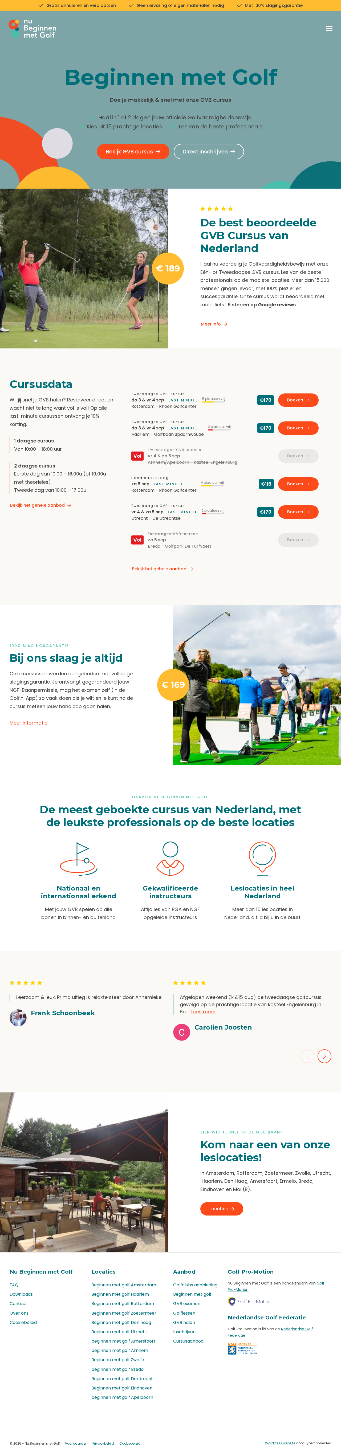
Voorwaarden (76, 1443)
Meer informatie (28, 723)
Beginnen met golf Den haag (121, 1322)
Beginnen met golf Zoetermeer (123, 1313)
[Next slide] (324, 1056)
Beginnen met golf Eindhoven (121, 1388)
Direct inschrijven (205, 151)
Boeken (295, 400)
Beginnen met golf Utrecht (119, 1332)
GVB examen (186, 1303)
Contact (18, 1303)
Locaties (218, 1209)
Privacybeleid (103, 1443)
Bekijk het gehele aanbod (37, 505)
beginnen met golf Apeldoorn (122, 1397)
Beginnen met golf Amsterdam (123, 1285)
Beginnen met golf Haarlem (120, 1294)
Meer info (211, 324)
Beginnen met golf (192, 1294)
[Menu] (329, 29)
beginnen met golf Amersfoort (123, 1341)
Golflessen (184, 1313)
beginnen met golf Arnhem (119, 1350)
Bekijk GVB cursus (129, 151)
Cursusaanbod (188, 1341)
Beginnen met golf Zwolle (117, 1360)
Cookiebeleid (23, 1322)
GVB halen (184, 1322)
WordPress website (280, 1443)
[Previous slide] (307, 1056)
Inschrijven (184, 1332)
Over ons (19, 1313)
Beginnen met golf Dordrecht (122, 1379)
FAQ (14, 1285)
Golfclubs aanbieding (195, 1285)
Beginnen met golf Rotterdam (122, 1303)
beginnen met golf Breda (117, 1369)
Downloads (21, 1294)
